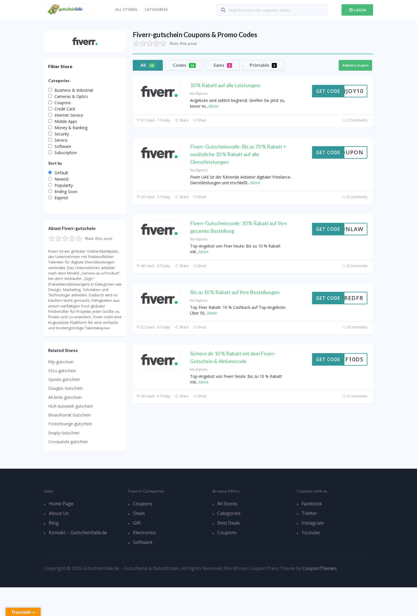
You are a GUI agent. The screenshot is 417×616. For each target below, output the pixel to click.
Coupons (142, 503)
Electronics (144, 532)
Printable (262, 65)
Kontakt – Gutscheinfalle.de (78, 532)
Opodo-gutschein (64, 379)
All (146, 65)
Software (142, 542)
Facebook (312, 503)
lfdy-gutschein (61, 361)
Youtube (311, 532)
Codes (183, 65)
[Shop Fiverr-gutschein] (85, 40)
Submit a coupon (355, 65)
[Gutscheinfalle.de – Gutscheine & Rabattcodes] (66, 9)
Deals (139, 513)
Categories (156, 9)
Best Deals (228, 523)
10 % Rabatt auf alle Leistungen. (225, 85)
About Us (59, 513)
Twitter (309, 513)
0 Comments (356, 120)
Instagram (313, 523)
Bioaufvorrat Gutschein (69, 415)
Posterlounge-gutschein (70, 423)
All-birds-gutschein (65, 397)
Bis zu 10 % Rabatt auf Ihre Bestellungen (235, 292)
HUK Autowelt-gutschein (70, 406)
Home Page (61, 503)
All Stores (126, 9)
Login (359, 9)
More (213, 106)
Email (201, 120)
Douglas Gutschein (65, 388)
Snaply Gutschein (63, 432)
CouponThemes (319, 568)
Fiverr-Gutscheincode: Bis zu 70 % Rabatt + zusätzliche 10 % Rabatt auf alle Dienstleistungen (238, 154)
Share (183, 120)
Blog (54, 523)
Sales (221, 65)
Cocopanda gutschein (68, 441)
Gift (137, 523)
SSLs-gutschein (62, 370)
